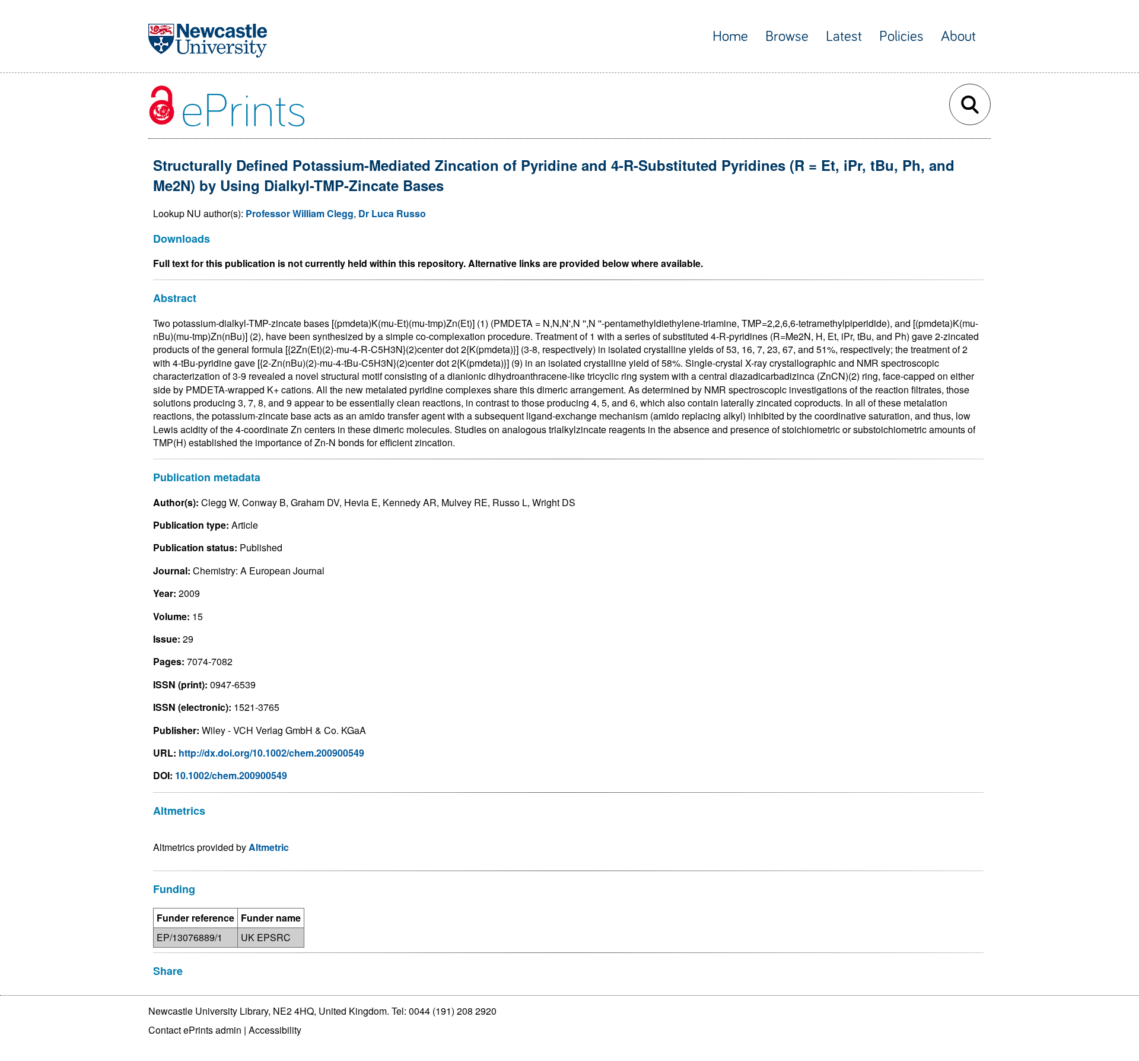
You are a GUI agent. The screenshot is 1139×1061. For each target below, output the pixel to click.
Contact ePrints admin (194, 1030)
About (958, 36)
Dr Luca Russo (392, 213)
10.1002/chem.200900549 (231, 775)
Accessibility (275, 1030)
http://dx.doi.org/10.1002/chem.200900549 (271, 753)
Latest (844, 36)
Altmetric (269, 847)
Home (730, 36)
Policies (901, 36)
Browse (787, 36)
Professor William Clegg (300, 213)
